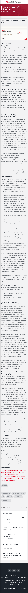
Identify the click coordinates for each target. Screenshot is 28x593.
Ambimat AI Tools (20, 580)
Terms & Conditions (13, 584)
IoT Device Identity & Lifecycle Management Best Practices (10, 545)
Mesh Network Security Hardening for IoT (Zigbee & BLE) (13, 519)
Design (19, 575)
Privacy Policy (18, 582)
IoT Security (18, 496)
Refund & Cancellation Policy (14, 586)
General (4, 485)
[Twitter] (14, 570)
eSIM (13, 580)
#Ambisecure (6, 493)
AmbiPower (20, 579)
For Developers (16, 577)
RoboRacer (11, 582)
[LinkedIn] (18, 570)
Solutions (13, 575)
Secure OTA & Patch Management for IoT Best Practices (13, 535)
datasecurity (6, 500)
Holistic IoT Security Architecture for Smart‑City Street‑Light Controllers (12, 554)
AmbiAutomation (6, 580)
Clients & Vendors (6, 577)
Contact (6, 579)
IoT (3, 496)
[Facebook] (10, 570)
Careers (23, 577)
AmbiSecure (13, 579)
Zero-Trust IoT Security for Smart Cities (13, 527)
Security (9, 496)
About (7, 575)
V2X (6, 582)
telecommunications (18, 493)
